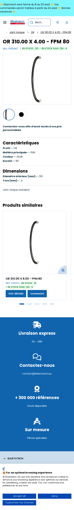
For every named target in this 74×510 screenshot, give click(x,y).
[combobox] (39, 22)
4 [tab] (44, 304)
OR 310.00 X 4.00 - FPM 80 (55, 32)
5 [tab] (52, 304)
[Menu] (5, 22)
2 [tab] (29, 304)
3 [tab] (37, 304)
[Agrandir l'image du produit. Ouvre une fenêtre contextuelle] (62, 269)
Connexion (37, 293)
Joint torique (17, 32)
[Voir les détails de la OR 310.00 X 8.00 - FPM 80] (35, 242)
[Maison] (17, 22)
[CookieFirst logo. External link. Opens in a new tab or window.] (4, 469)
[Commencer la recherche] (31, 22)
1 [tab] (22, 304)
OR (32, 32)
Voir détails (15, 293)
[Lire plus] (37, 349)
